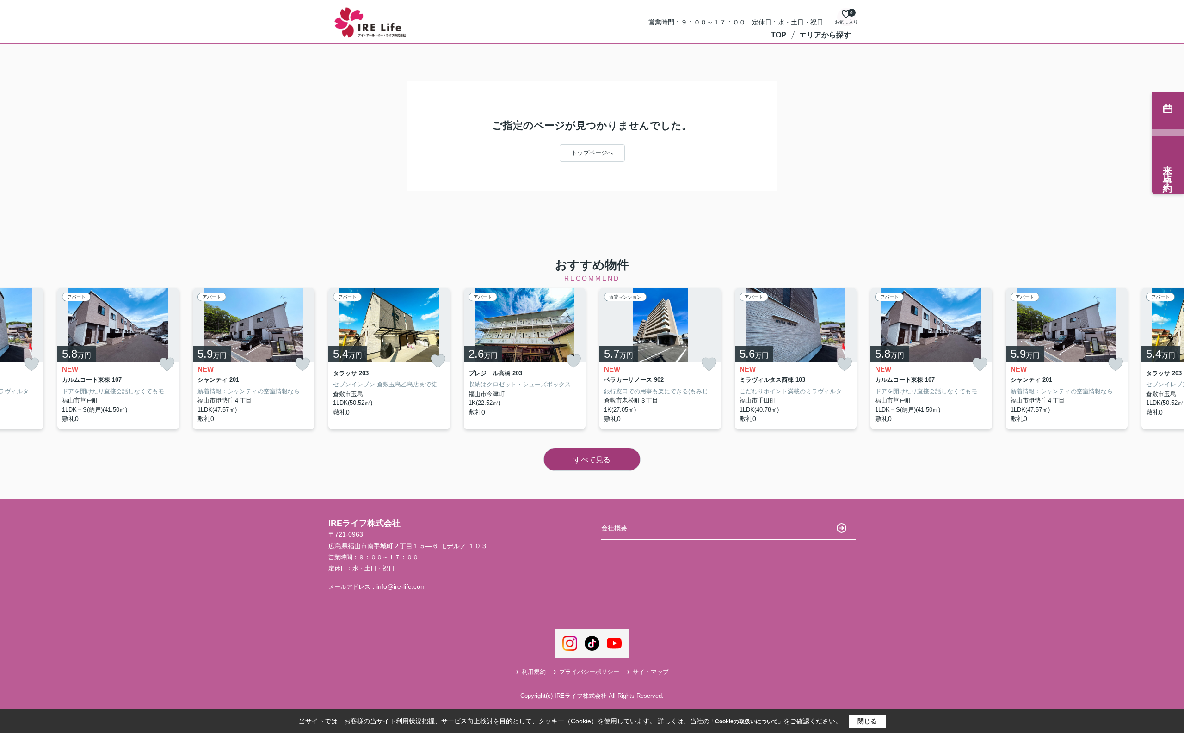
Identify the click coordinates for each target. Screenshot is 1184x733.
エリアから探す (825, 35)
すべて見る (592, 460)
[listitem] (389, 359)
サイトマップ (651, 671)
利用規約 (534, 671)
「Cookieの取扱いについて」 (746, 721)
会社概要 (614, 527)
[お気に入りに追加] (31, 364)
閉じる (867, 721)
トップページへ (592, 152)
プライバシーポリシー (589, 671)
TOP (778, 35)
